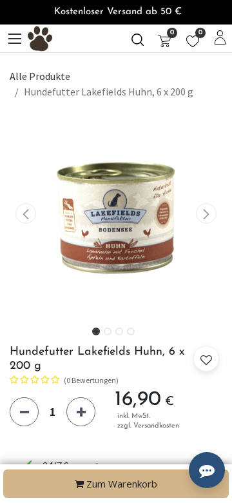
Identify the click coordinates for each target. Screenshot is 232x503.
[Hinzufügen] (80, 411)
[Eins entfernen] (24, 411)
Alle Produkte (40, 76)
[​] (137, 38)
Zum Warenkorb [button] (120, 483)
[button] (26, 213)
